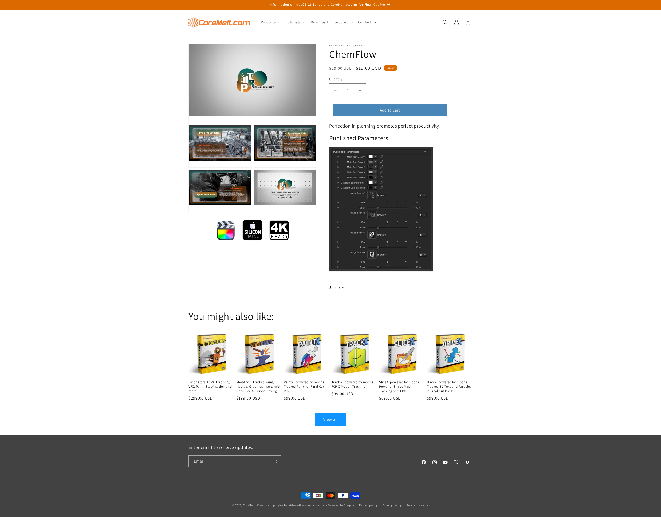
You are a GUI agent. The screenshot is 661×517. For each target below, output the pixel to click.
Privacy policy (392, 505)
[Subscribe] (275, 462)
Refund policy (368, 505)
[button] (270, 22)
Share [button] (339, 287)
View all (330, 419)
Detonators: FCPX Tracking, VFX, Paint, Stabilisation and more (210, 386)
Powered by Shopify (341, 505)
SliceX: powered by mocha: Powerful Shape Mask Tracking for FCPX (399, 386)
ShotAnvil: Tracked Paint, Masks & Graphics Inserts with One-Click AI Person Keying (258, 386)
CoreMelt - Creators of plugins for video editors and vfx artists (285, 505)
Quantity (335, 79)
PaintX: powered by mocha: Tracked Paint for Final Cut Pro (304, 386)
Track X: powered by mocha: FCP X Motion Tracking (353, 384)
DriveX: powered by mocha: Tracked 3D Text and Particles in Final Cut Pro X (449, 386)
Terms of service (418, 505)
